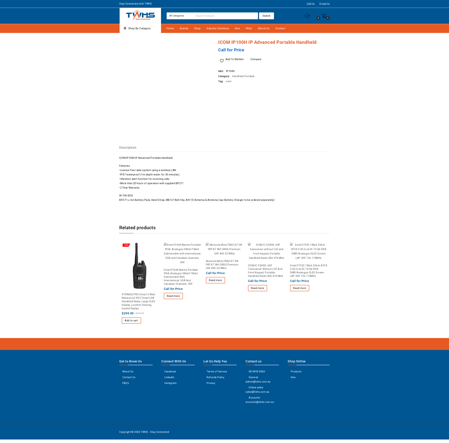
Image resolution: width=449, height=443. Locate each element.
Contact (280, 28)
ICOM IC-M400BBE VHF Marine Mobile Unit (327, 42)
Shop (197, 28)
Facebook (170, 371)
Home (170, 28)
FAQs (249, 28)
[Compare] (140, 256)
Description (127, 147)
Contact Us (128, 377)
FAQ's (125, 383)
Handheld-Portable (243, 76)
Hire (237, 28)
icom (229, 81)
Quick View (147, 256)
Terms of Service (216, 371)
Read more (173, 296)
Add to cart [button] (131, 320)
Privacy (210, 383)
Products (295, 371)
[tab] (130, 147)
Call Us (311, 3)
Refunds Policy (215, 377)
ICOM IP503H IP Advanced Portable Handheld (323, 42)
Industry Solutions (218, 28)
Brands (184, 28)
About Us (263, 28)
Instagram (170, 383)
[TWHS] (140, 15)
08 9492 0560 (256, 371)
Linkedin (169, 377)
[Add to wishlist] (133, 256)
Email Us (325, 3)
